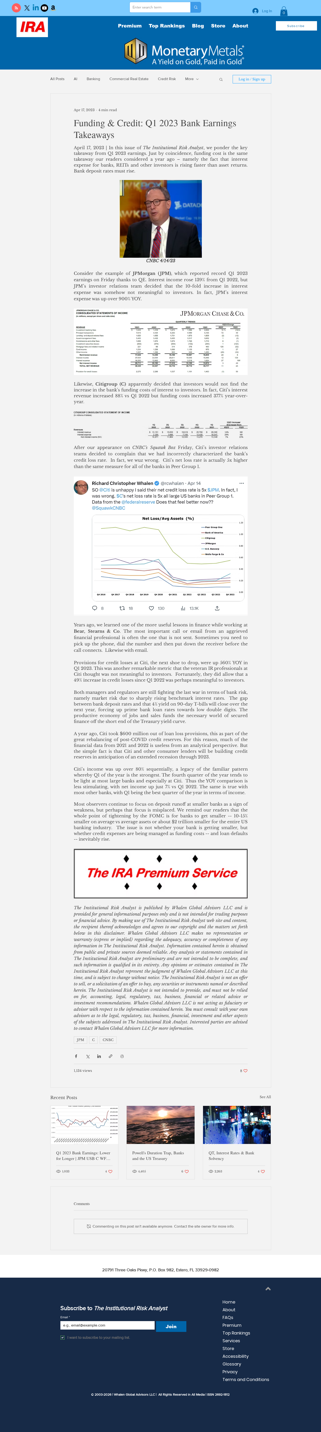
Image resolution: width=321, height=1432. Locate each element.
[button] (284, 11)
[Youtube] (44, 8)
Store (228, 1348)
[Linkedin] (35, 8)
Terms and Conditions (246, 1379)
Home (229, 1302)
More (189, 79)
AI (75, 79)
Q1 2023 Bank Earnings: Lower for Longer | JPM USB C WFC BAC (83, 1155)
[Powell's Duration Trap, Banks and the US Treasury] (161, 1125)
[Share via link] (110, 1056)
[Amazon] (53, 8)
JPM (80, 1040)
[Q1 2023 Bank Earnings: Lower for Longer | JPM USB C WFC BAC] (84, 1125)
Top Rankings (236, 1333)
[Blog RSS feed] (16, 8)
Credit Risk (167, 79)
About (229, 1310)
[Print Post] (122, 1056)
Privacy (230, 1372)
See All (265, 1097)
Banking (93, 79)
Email (65, 1317)
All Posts (57, 79)
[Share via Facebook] (76, 1056)
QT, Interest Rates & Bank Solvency (231, 1155)
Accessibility (236, 1356)
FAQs (228, 1317)
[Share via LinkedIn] (99, 1056)
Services (231, 1341)
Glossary (232, 1364)
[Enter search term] (195, 7)
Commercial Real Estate (129, 79)
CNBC (108, 1040)
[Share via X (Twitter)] (87, 1056)
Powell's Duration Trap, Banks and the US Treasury (158, 1155)
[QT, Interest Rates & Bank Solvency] (237, 1125)
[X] (27, 8)
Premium (232, 1325)
